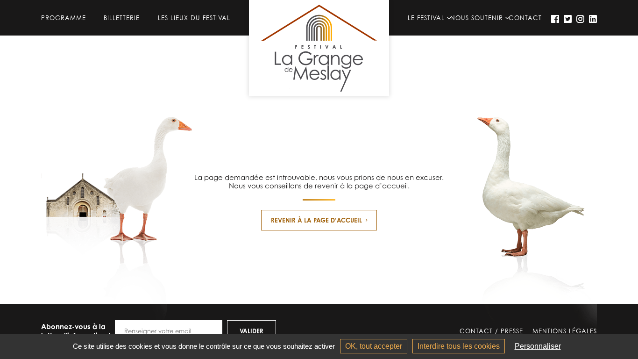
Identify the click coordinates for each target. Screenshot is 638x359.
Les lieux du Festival (194, 18)
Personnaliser (538, 346)
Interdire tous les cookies (459, 346)
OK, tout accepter (373, 346)
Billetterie (122, 18)
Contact (525, 18)
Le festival (426, 18)
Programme (63, 18)
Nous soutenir (476, 18)
